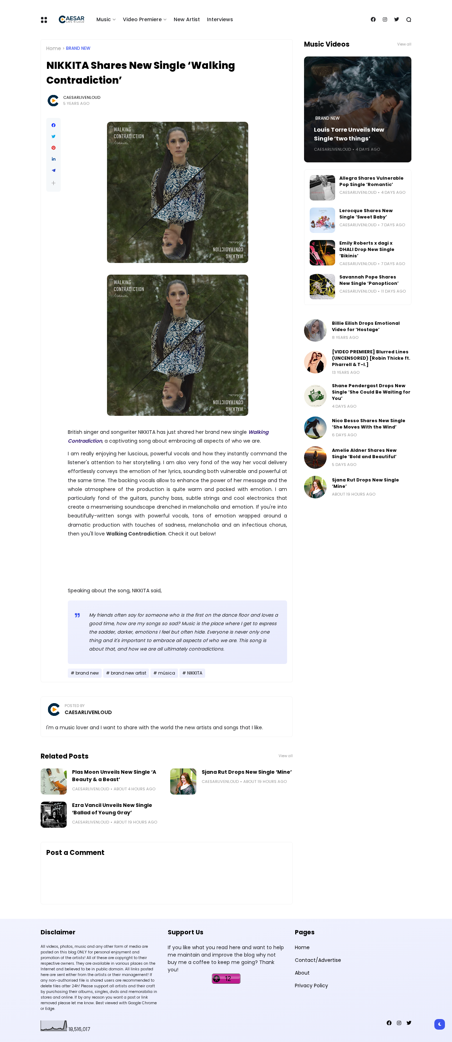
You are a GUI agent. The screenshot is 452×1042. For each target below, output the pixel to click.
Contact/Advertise (318, 960)
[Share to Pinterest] (53, 148)
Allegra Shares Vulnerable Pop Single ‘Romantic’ (371, 181)
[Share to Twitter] (53, 136)
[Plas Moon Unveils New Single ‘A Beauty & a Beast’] (54, 781)
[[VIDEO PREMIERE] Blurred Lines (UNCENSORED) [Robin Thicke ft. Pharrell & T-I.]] (315, 362)
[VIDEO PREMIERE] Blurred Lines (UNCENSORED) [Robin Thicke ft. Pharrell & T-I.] (371, 358)
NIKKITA (194, 673)
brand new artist (128, 673)
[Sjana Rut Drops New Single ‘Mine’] (183, 781)
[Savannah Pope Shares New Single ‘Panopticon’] (322, 286)
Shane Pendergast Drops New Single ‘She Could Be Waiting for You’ (371, 392)
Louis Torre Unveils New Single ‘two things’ (349, 134)
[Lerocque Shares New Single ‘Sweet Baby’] (322, 220)
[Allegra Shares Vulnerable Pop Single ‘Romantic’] (322, 187)
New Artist (187, 19)
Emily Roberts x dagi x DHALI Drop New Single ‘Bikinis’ (366, 249)
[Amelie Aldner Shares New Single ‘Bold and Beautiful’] (315, 457)
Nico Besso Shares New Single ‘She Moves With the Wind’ (368, 424)
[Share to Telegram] (53, 170)
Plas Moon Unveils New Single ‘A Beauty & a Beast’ (114, 775)
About (302, 972)
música (166, 673)
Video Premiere (142, 19)
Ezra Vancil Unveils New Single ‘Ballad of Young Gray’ (112, 809)
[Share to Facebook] (53, 125)
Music (103, 19)
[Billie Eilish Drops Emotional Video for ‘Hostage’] (315, 330)
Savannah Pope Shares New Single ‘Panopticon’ (369, 280)
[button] (53, 183)
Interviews (220, 19)
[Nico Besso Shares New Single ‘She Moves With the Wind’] (315, 428)
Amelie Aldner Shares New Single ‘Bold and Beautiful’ (364, 453)
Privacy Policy (311, 985)
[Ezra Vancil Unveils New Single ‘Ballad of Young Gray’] (54, 815)
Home (53, 48)
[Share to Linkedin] (53, 159)
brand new (78, 48)
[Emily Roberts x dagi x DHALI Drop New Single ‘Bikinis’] (322, 252)
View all (286, 756)
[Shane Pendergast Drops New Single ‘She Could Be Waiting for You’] (315, 396)
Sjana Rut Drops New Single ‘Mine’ (247, 771)
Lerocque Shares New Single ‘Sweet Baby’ (366, 214)
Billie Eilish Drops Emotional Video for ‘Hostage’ (366, 326)
